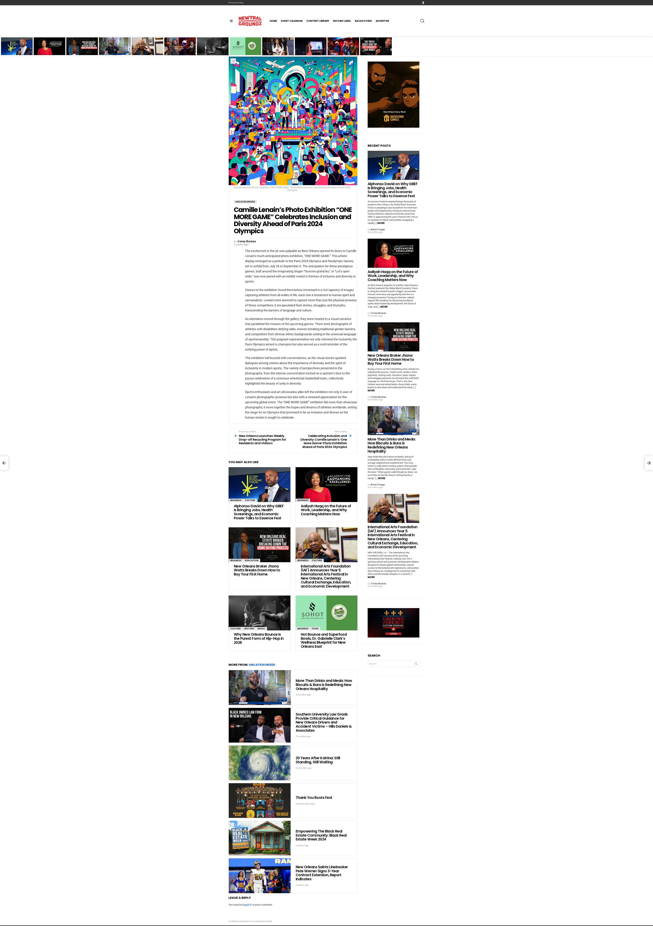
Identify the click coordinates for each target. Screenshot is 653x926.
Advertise (382, 21)
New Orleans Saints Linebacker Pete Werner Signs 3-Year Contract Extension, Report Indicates (322, 872)
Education (251, 560)
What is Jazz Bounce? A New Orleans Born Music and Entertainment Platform (342, 49)
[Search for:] (393, 664)
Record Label (342, 21)
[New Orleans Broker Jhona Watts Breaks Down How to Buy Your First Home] (259, 544)
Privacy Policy (236, 2)
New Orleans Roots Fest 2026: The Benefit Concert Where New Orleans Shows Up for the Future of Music (180, 48)
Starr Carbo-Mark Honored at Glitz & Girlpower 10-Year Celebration (274, 49)
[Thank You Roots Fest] (260, 800)
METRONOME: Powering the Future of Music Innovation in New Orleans (311, 49)
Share (233, 61)
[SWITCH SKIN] (423, 2)
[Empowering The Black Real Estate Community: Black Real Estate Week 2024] (260, 838)
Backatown (363, 21)
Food (315, 628)
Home (273, 21)
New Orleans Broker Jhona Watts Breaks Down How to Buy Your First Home (80, 49)
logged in (247, 904)
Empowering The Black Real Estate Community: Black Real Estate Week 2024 (321, 835)
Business (235, 500)
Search (416, 664)
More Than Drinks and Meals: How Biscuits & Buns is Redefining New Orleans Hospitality (112, 49)
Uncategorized (262, 664)
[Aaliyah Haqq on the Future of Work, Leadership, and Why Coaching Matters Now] (326, 484)
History (249, 628)
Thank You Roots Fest (314, 797)
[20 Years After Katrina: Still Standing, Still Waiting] (260, 762)
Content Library (317, 21)
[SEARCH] (422, 21)
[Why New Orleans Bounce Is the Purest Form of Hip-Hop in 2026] (213, 46)
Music (261, 628)
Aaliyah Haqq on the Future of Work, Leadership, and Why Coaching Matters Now (48, 49)
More (381, 223)
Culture (250, 500)
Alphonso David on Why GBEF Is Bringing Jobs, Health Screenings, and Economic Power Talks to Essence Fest (17, 48)
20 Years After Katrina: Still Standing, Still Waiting (318, 759)
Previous (1, 46)
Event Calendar (292, 21)
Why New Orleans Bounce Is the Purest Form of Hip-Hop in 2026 (212, 50)
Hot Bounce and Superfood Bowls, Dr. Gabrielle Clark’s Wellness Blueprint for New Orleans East (245, 48)
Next (651, 46)
